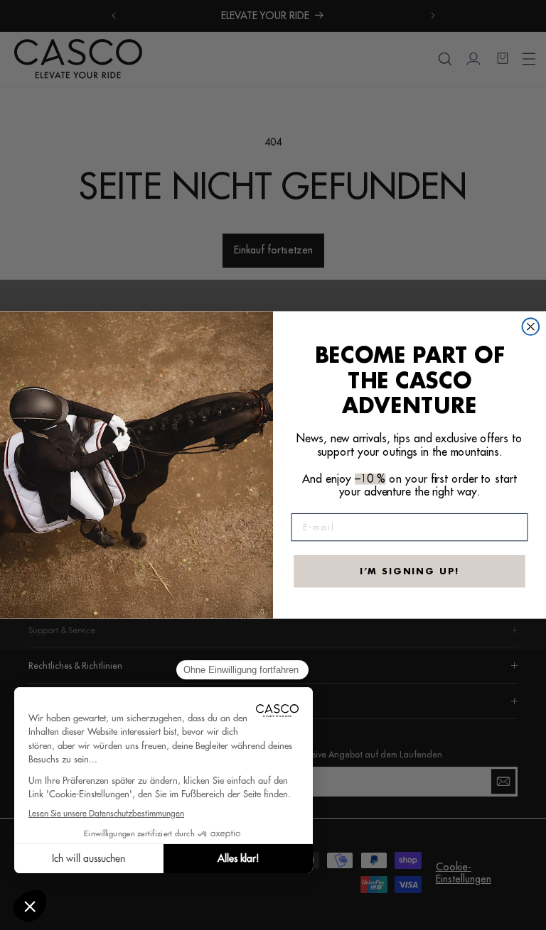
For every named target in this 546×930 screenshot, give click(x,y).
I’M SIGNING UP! (410, 571)
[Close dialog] (531, 326)
